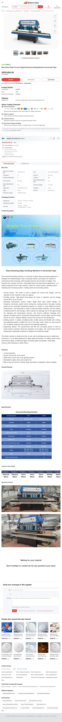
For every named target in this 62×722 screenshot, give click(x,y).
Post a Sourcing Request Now (45, 611)
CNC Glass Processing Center (38, 677)
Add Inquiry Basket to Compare (31, 58)
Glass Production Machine (27, 704)
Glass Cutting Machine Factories (10, 704)
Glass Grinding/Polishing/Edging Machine (26, 672)
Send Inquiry (31, 79)
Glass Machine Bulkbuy (52, 708)
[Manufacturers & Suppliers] (31, 2)
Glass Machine (26, 11)
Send (14, 610)
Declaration (46, 716)
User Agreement (39, 716)
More (3, 710)
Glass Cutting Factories (20, 700)
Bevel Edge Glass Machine (43, 693)
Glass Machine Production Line (10, 708)
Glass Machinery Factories (35, 700)
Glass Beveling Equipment (9, 693)
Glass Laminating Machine (37, 674)
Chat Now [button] (52, 79)
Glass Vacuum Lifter (6, 674)
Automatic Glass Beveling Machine (26, 693)
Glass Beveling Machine (36, 11)
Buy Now (11, 79)
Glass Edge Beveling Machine (48, 11)
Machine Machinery (7, 700)
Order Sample (27, 83)
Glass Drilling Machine (7, 677)
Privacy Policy (53, 716)
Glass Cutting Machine (7, 672)
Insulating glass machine (51, 677)
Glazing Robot (19, 677)
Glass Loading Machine (51, 674)
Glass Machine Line (41, 704)
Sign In (3, 156)
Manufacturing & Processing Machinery (14, 11)
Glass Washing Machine (21, 674)
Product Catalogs (23, 669)
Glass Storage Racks (36, 672)
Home (3, 11)
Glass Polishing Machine (38, 708)
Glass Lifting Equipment (51, 672)
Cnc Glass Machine (24, 708)
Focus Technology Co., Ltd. (21, 716)
